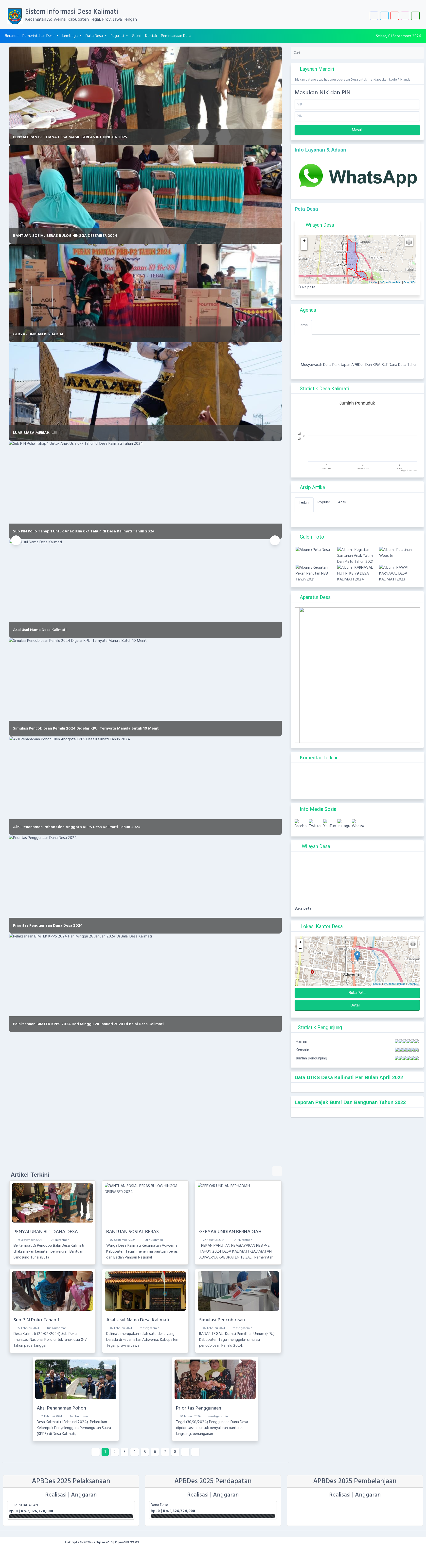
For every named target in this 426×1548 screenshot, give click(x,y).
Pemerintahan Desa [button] (38, 36)
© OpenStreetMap (390, 282)
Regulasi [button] (118, 36)
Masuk (357, 130)
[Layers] (409, 242)
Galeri (136, 36)
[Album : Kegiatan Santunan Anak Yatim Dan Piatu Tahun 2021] (357, 556)
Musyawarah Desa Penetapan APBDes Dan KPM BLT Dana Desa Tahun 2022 (359, 343)
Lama (303, 325)
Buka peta (307, 287)
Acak (342, 502)
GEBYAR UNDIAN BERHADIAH (230, 1232)
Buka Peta (357, 993)
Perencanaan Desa (176, 36)
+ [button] (304, 240)
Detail (356, 1005)
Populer (324, 502)
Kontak (151, 36)
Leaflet (373, 282)
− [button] (304, 247)
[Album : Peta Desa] (315, 556)
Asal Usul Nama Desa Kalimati (137, 1320)
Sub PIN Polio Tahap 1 (36, 1320)
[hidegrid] (277, 1171)
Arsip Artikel (312, 487)
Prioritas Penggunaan (198, 1408)
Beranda (11, 36)
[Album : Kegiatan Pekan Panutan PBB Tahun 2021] (315, 573)
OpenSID (409, 282)
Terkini (304, 502)
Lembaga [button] (70, 36)
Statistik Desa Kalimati (324, 388)
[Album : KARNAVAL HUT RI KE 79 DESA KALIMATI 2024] (357, 573)
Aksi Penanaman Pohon (61, 1408)
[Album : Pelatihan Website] (399, 556)
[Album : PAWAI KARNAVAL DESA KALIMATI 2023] (399, 573)
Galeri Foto (311, 537)
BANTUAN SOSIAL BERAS (132, 1232)
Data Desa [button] (95, 36)
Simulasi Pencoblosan (222, 1320)
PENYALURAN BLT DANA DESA (46, 1232)
